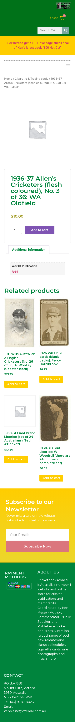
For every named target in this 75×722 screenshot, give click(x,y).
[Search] (65, 30)
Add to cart (39, 230)
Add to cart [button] (16, 384)
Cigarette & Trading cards (31, 78)
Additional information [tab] (29, 249)
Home (8, 78)
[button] (68, 64)
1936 (15, 271)
